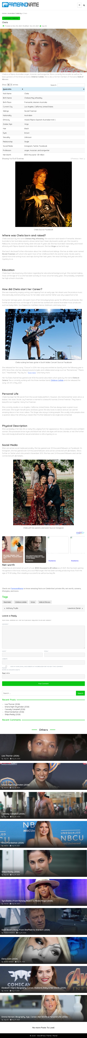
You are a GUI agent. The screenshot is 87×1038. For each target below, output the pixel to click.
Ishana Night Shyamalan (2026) (17, 707)
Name (4, 651)
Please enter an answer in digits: (11, 669)
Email (46, 651)
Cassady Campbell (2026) (15, 709)
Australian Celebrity (15, 13)
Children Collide (21, 602)
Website (4, 659)
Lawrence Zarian (74, 608)
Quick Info (7, 89)
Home (4, 13)
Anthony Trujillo (12, 608)
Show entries (10, 85)
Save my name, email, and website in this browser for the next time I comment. (36, 666)
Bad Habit (32, 373)
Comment (5, 624)
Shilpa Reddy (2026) (12, 714)
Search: (53, 85)
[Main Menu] (79, 5)
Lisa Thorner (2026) (12, 704)
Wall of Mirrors (44, 602)
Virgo (33, 602)
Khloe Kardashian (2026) (14, 712)
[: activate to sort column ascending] (54, 89)
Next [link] (81, 159)
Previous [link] (75, 159)
